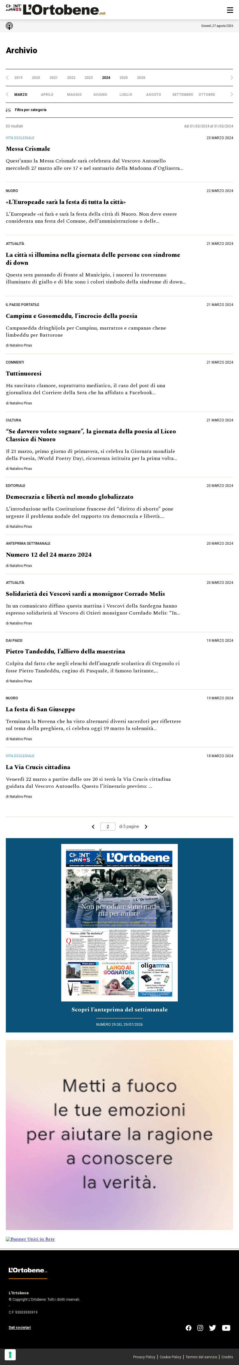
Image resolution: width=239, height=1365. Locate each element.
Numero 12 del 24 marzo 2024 (49, 555)
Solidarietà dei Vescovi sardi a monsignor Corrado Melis (85, 594)
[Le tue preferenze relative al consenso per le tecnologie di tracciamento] (10, 1354)
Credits (227, 1357)
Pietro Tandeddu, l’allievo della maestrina (65, 651)
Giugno (100, 95)
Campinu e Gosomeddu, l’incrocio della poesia (71, 316)
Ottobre (206, 95)
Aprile (47, 95)
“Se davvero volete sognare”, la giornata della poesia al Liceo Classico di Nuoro (91, 435)
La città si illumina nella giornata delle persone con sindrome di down (93, 259)
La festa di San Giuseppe (40, 709)
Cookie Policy (170, 1357)
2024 (106, 78)
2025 (123, 78)
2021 (54, 78)
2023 (89, 78)
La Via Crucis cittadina (38, 767)
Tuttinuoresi (23, 373)
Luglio (125, 95)
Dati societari (20, 1328)
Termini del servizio (201, 1357)
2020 (36, 78)
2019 (18, 78)
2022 (71, 78)
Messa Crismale (28, 149)
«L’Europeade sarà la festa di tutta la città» (66, 202)
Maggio (74, 95)
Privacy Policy (144, 1357)
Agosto (153, 95)
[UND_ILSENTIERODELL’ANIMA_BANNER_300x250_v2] (119, 1228)
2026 (141, 78)
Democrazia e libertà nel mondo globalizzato (69, 497)
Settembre (182, 95)
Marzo (20, 95)
